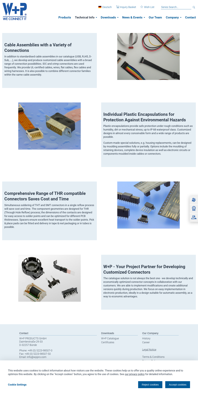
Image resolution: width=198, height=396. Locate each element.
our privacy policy (135, 374)
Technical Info (85, 17)
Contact (190, 17)
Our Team (155, 17)
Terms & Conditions (153, 356)
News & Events (132, 17)
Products (64, 17)
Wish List (149, 7)
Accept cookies (177, 384)
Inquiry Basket (128, 7)
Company (172, 17)
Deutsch (107, 7)
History (146, 338)
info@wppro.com (36, 357)
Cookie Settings (17, 384)
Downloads (108, 17)
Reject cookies (150, 384)
